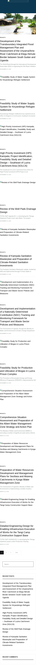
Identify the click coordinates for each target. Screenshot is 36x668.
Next (17, 552)
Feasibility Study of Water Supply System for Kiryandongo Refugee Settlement (17, 106)
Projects (2, 37)
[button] (18, 10)
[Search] (31, 564)
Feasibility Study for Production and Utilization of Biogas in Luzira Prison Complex (17, 370)
